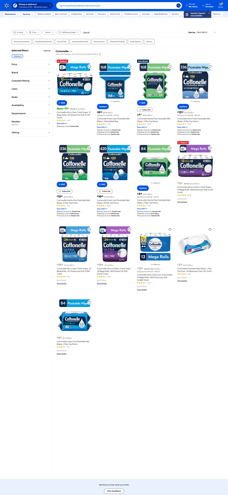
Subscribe (146, 110)
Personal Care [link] (99, 41)
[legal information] (100, 54)
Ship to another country (29, 16)
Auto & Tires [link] (61, 41)
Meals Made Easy (160, 14)
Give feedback (114, 491)
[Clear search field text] (172, 5)
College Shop (76, 14)
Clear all (86, 32)
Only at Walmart (189, 14)
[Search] (178, 5)
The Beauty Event (131, 14)
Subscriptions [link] (135, 41)
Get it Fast (90, 14)
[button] (192, 5)
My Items (175, 14)
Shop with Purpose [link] (117, 41)
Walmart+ (217, 14)
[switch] (19, 32)
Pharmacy (102, 14)
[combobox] (119, 5)
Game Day (146, 14)
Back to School (61, 14)
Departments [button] (10, 14)
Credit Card (204, 14)
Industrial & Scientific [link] (80, 41)
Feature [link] (149, 41)
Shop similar (182, 202)
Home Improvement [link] (22, 41)
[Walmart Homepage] (6, 5)
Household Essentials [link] (43, 41)
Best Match (202, 32)
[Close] (48, 14)
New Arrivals (115, 14)
